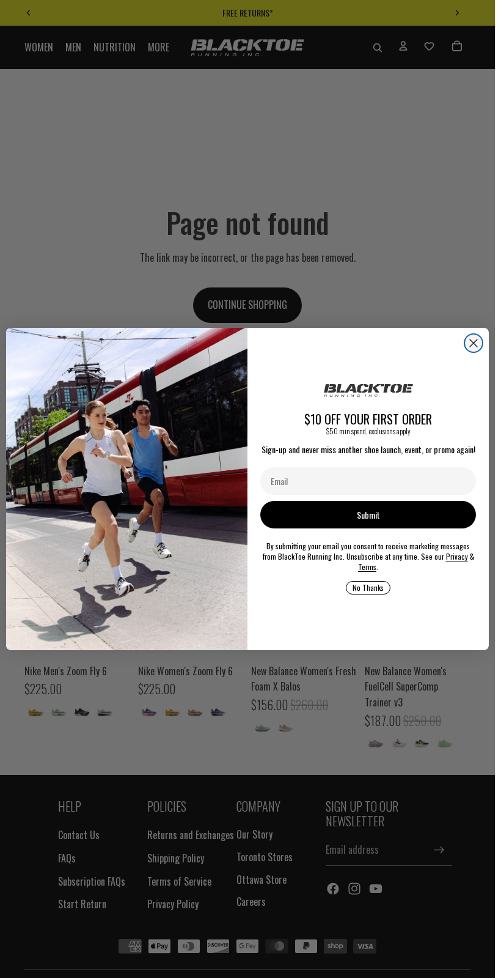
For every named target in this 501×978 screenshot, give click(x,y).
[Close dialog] (473, 343)
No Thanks (368, 587)
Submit (368, 514)
